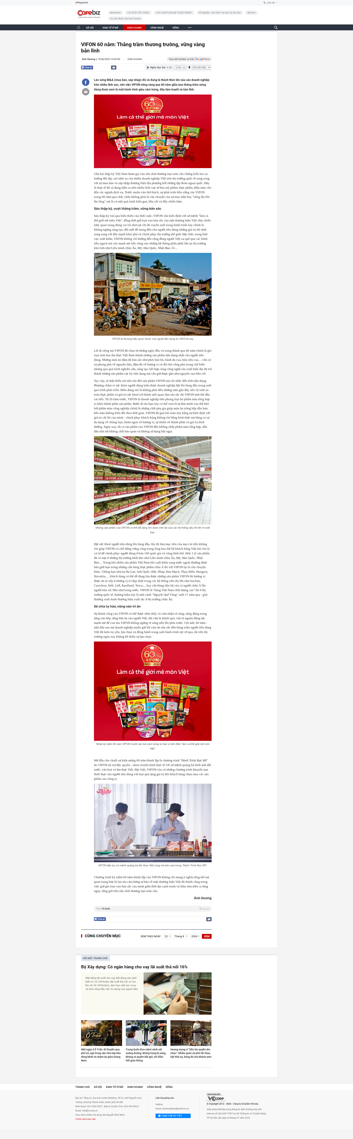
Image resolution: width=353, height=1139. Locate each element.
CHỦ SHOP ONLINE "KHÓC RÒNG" (174, 12)
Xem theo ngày (151, 936)
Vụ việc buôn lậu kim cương (125, 18)
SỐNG (175, 27)
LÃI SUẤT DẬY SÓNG (138, 12)
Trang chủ (82, 1086)
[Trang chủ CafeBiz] (78, 27)
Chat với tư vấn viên (171, 1116)
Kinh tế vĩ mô (114, 1086)
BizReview (115, 12)
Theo (153, 908)
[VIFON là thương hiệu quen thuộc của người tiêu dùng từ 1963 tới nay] (153, 294)
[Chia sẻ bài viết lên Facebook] (85, 82)
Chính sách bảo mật (85, 1119)
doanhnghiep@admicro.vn (175, 1108)
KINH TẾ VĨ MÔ (110, 27)
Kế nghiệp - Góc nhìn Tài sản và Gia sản (220, 12)
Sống (169, 1086)
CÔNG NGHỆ (157, 27)
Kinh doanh (135, 59)
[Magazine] (81, 2)
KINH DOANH (134, 27)
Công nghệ (154, 1086)
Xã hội (98, 1086)
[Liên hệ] (113, 67)
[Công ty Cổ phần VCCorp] (216, 1097)
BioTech (251, 12)
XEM (206, 936)
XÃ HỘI (90, 27)
